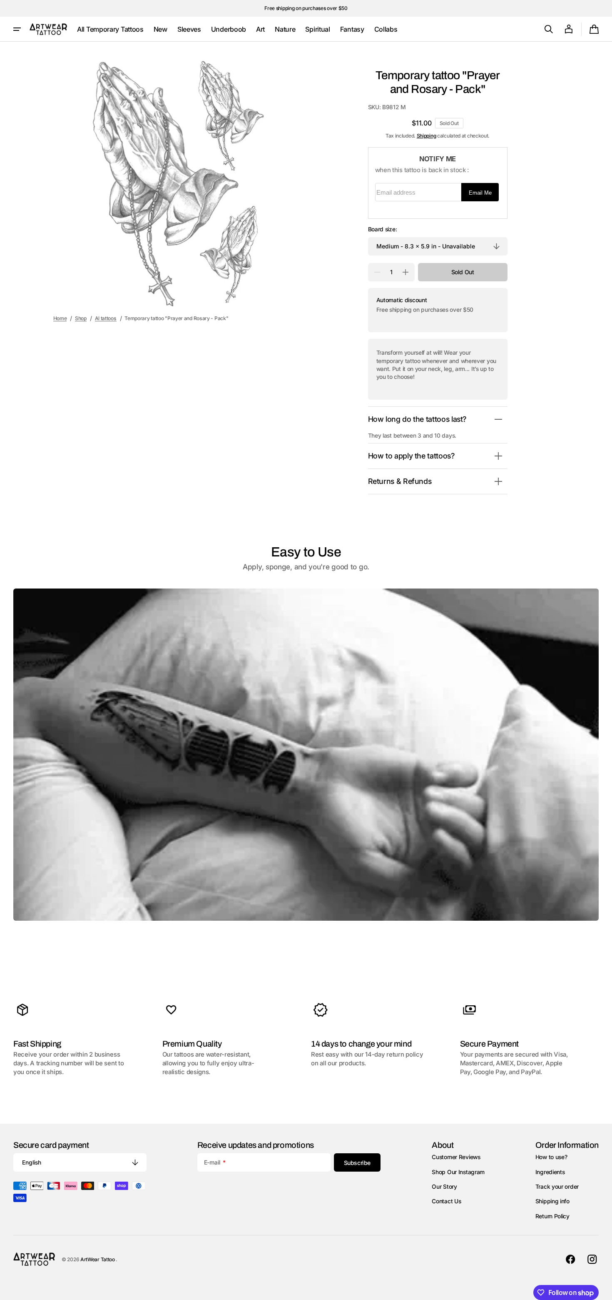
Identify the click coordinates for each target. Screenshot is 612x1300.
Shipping (426, 136)
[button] (549, 29)
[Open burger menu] (17, 29)
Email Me (480, 193)
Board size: (382, 229)
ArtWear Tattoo (98, 1259)
